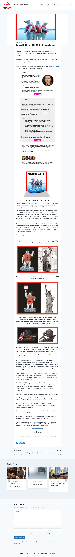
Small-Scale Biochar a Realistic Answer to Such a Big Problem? (58, 483)
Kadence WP (51, 553)
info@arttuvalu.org (37, 428)
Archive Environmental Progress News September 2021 (24, 453)
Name (17, 530)
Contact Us (70, 4)
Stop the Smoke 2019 (36, 482)
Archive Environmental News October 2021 (50, 453)
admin (18, 48)
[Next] (66, 480)
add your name (54, 66)
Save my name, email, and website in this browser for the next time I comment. (35, 533)
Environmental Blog (21, 42)
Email (33, 530)
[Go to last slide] (9, 480)
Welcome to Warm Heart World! (49, 4)
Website (49, 530)
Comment (18, 511)
